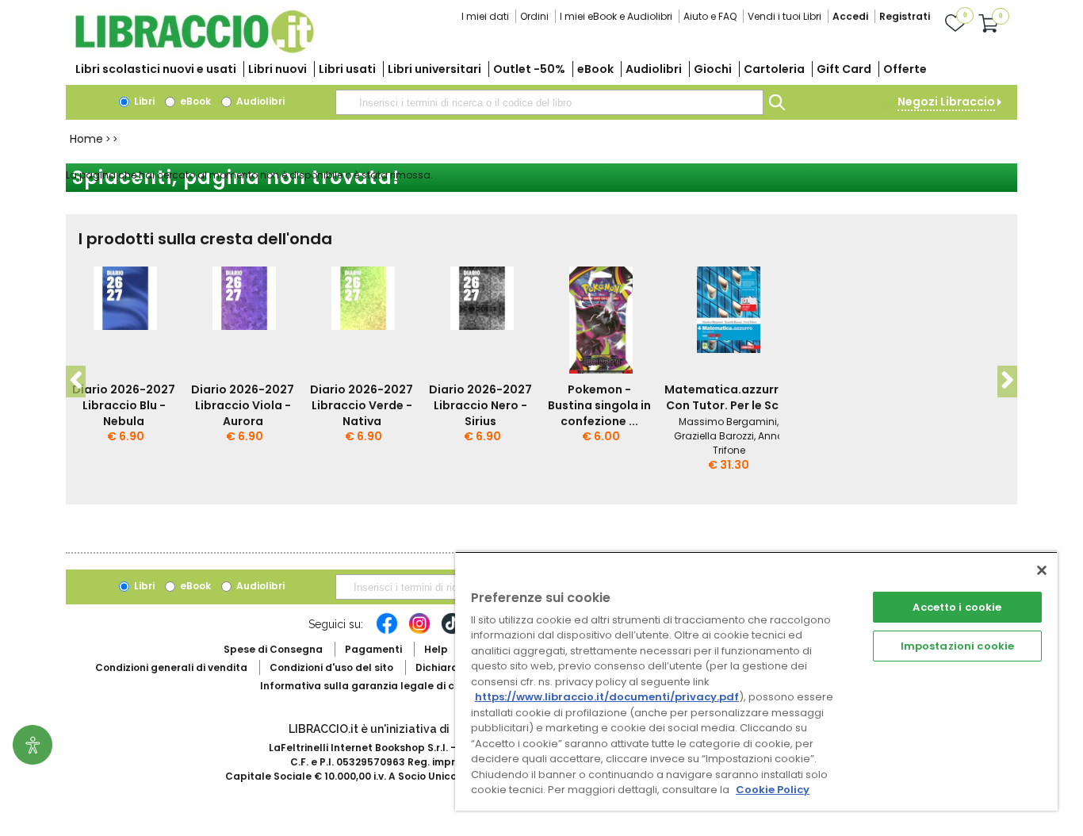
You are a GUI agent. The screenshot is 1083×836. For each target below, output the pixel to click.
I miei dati (485, 16)
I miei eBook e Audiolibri (616, 16)
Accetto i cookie (957, 607)
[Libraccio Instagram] (419, 631)
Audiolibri (654, 69)
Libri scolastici (155, 69)
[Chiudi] (1042, 570)
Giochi (713, 69)
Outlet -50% (529, 69)
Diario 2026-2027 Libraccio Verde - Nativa (361, 405)
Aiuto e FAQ (710, 16)
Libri (143, 101)
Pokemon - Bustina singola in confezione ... (599, 405)
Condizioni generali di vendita (171, 667)
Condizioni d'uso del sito (331, 667)
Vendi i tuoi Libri (784, 16)
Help (436, 649)
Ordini (534, 16)
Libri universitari (434, 69)
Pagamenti (373, 649)
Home (86, 139)
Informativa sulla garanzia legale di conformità (383, 685)
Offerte (905, 69)
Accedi (850, 16)
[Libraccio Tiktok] (452, 631)
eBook (595, 69)
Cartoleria (774, 69)
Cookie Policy (772, 789)
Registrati (904, 16)
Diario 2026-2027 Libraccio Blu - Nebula (123, 405)
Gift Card (844, 69)
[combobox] (549, 102)
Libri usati (347, 69)
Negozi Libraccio (946, 101)
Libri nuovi (277, 69)
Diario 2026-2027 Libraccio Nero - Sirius (480, 405)
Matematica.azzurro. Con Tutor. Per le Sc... (727, 397)
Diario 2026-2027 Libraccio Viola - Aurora (242, 405)
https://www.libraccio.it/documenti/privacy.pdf (607, 696)
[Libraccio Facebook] (387, 631)
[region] (756, 681)
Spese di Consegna (273, 649)
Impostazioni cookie (957, 646)
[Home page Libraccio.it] (194, 49)
